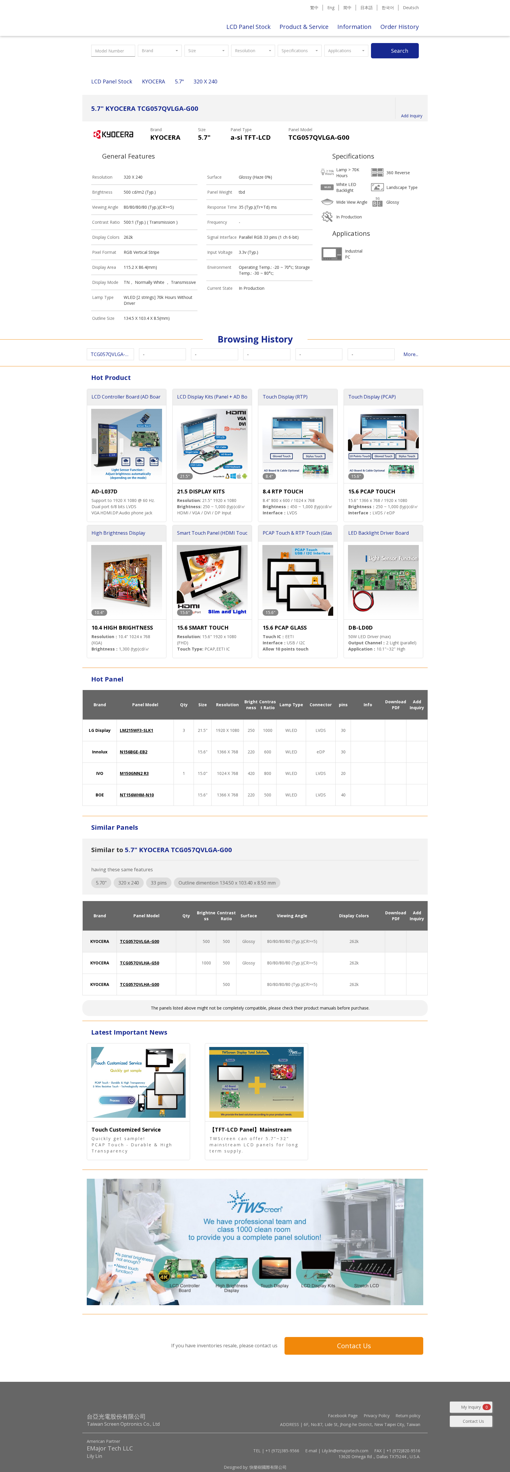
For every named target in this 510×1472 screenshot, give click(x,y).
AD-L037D (104, 491)
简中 (347, 7)
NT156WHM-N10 (137, 795)
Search (399, 50)
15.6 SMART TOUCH (202, 627)
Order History (399, 27)
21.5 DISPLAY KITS (201, 491)
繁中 (314, 7)
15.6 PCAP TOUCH (371, 491)
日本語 (366, 7)
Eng (330, 7)
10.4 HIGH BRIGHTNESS (122, 627)
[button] (160, 51)
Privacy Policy (377, 1415)
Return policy (407, 1415)
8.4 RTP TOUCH (283, 491)
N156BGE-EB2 (133, 752)
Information (354, 27)
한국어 (388, 7)
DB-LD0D (360, 627)
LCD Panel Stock (248, 27)
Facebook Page (343, 1415)
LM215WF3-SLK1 (136, 730)
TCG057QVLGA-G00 (139, 941)
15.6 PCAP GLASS (285, 627)
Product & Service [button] (303, 27)
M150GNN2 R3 (134, 773)
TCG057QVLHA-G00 (139, 984)
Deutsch (411, 7)
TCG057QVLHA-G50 (139, 963)
